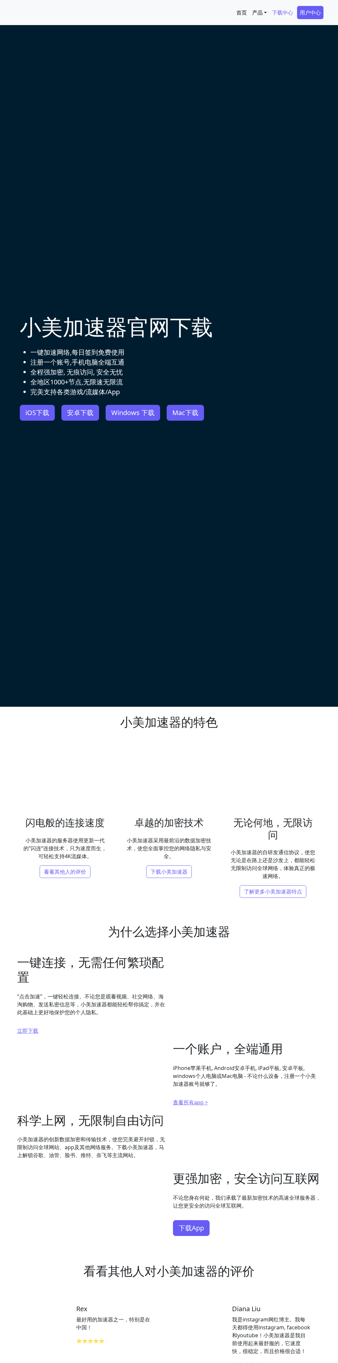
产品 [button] (257, 12)
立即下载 (27, 1030)
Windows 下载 (132, 412)
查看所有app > (190, 1102)
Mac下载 (185, 412)
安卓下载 (80, 412)
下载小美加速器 (169, 871)
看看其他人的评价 (65, 871)
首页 (241, 12)
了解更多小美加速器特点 (273, 891)
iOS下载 (37, 412)
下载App (191, 1227)
